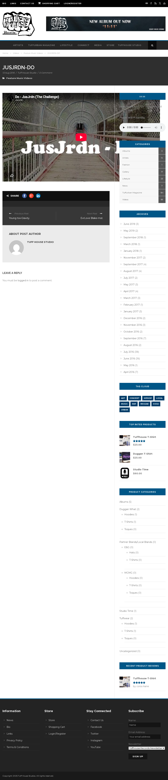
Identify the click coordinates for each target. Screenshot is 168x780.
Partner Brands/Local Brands (135, 542)
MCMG (128, 572)
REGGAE (144, 404)
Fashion (126, 164)
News (124, 185)
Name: (132, 720)
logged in (23, 280)
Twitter (95, 733)
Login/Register (73, 3)
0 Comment (45, 72)
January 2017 (131, 311)
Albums (126, 151)
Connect (83, 45)
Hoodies (129, 514)
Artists (18, 45)
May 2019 (129, 230)
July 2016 (129, 351)
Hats (132, 552)
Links (13, 3)
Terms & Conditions (18, 747)
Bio (4, 3)
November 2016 (133, 324)
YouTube (96, 747)
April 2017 (129, 291)
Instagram (96, 740)
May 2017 (129, 284)
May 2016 (129, 365)
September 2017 (133, 264)
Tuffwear (124, 618)
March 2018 (130, 244)
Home (5, 53)
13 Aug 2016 (8, 72)
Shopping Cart (51, 3)
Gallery (125, 172)
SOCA (156, 404)
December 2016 (133, 318)
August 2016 (131, 345)
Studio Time (126, 610)
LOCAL (159, 398)
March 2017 (130, 298)
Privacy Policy (14, 740)
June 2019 (129, 224)
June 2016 (129, 358)
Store (111, 45)
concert (134, 398)
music (124, 404)
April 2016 (129, 372)
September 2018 (133, 237)
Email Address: (136, 732)
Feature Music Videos (33, 53)
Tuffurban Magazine (41, 45)
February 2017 (132, 304)
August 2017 (131, 271)
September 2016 (133, 338)
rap (134, 404)
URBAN (124, 410)
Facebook (96, 727)
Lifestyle (66, 45)
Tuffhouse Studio (129, 45)
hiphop (148, 398)
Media (98, 45)
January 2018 (131, 250)
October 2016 (131, 331)
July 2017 (129, 277)
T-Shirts (128, 521)
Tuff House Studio (27, 72)
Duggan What (127, 509)
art (123, 398)
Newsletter (134, 744)
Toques (128, 529)
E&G (126, 547)
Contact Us (27, 3)
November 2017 (133, 257)
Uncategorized (127, 651)
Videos (16, 53)
